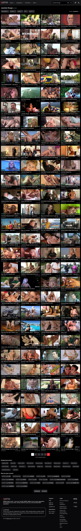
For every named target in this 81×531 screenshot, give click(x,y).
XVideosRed (4, 261)
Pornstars (27, 2)
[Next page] (48, 454)
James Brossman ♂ (6, 469)
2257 (61, 527)
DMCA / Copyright (62, 516)
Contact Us (52, 506)
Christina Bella (5, 466)
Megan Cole (40, 466)
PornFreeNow (5, 421)
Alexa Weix (13, 463)
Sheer (43, 202)
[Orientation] (75, 2)
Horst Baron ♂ (22, 466)
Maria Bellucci (48, 463)
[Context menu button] (20, 26)
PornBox (63, 217)
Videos (11, 2)
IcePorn (63, 129)
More (34, 2)
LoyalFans (24, 348)
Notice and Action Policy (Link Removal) (63, 512)
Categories (19, 2)
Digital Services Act (64, 524)
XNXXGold (44, 173)
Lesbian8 (4, 246)
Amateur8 (4, 42)
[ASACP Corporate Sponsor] (75, 502)
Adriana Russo (57, 463)
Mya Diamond (30, 463)
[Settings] (78, 2)
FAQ (50, 500)
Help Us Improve (51, 503)
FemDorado (64, 334)
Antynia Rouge (39, 463)
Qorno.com (9, 518)
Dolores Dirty (48, 466)
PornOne (63, 159)
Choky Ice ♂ (66, 463)
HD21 (43, 71)
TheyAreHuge (44, 159)
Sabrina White (21, 463)
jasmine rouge (6, 476)
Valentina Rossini (66, 466)
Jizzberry (44, 86)
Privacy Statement (62, 503)
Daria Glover (74, 463)
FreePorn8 (24, 334)
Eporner (23, 115)
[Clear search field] (68, 2)
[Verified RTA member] (75, 499)
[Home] (4, 3)
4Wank (3, 304)
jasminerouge (16, 476)
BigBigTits (4, 27)
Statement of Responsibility (63, 507)
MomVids (63, 406)
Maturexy (4, 377)
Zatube (43, 144)
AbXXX (63, 71)
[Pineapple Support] (75, 506)
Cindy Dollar (14, 466)
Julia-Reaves (24, 173)
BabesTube (4, 406)
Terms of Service (64, 500)
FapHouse (64, 27)
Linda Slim (15, 469)
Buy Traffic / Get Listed (52, 512)
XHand (43, 100)
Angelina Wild (5, 463)
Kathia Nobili (76, 466)
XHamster (24, 27)
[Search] (71, 2)
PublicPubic (64, 421)
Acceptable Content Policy (63, 520)
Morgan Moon (57, 466)
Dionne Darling (31, 466)
